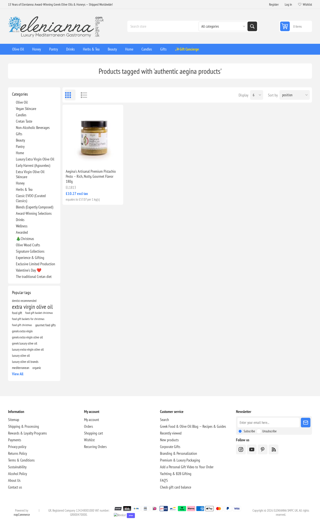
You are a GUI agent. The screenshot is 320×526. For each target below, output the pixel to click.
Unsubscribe (269, 431)
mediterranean (20, 367)
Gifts (19, 133)
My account (91, 419)
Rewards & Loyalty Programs (27, 433)
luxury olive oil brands (25, 361)
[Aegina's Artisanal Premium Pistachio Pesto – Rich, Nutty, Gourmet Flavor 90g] (92, 135)
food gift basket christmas (39, 313)
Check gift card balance (175, 487)
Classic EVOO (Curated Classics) (31, 198)
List (82, 95)
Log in (288, 4)
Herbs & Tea (24, 189)
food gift (17, 313)
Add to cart (101, 158)
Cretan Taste (24, 121)
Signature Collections (30, 251)
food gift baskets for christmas (28, 319)
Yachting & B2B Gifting (175, 473)
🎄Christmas (25, 238)
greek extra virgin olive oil (27, 337)
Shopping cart (93, 433)
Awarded (22, 232)
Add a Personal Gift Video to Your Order (187, 466)
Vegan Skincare (26, 108)
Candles (21, 114)
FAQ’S (164, 480)
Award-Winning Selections (34, 213)
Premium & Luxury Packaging (180, 460)
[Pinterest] (263, 449)
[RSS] (273, 449)
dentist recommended (24, 300)
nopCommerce (22, 514)
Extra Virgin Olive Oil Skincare (30, 174)
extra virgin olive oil (32, 307)
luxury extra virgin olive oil (28, 349)
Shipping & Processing (23, 426)
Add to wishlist (73, 158)
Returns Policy (17, 453)
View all (17, 373)
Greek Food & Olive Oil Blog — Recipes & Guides (193, 426)
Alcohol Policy (17, 473)
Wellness (21, 225)
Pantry (20, 146)
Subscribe (249, 431)
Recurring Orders (95, 446)
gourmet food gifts (45, 325)
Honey (20, 183)
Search (252, 26)
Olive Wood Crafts (28, 244)
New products (169, 439)
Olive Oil (22, 102)
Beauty (20, 140)
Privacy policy (17, 446)
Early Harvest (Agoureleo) (33, 165)
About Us (14, 480)
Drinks (20, 219)
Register (274, 4)
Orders (88, 426)
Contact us (15, 487)
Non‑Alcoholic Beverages (33, 127)
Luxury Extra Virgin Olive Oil (35, 159)
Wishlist (89, 439)
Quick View (82, 158)
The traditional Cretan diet (34, 276)
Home (20, 152)
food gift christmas (22, 325)
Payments (14, 439)
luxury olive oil (21, 355)
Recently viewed (171, 433)
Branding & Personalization (178, 453)
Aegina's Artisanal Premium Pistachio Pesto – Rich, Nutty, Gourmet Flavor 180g (91, 176)
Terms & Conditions (21, 460)
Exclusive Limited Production (35, 263)
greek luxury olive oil (24, 343)
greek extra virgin (22, 331)
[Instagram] (241, 449)
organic (36, 367)
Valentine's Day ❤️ (28, 270)
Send (305, 422)
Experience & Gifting (30, 257)
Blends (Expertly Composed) (34, 207)
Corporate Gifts (170, 446)
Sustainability (17, 466)
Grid (70, 95)
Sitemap (13, 419)
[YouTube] (252, 449)
